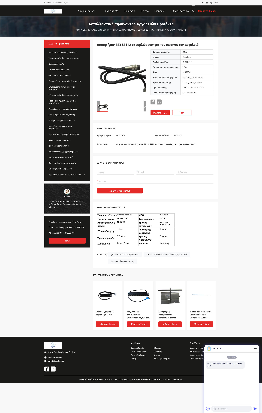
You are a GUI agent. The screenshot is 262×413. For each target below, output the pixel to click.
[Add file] (208, 409)
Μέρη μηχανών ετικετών (59, 140)
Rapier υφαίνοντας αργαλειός (62, 115)
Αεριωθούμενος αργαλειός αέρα (63, 109)
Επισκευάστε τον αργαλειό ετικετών (65, 81)
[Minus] (255, 348)
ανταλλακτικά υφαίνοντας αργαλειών (108, 30)
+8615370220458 (76, 227)
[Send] (255, 409)
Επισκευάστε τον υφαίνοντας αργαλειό (62, 88)
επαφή (133, 359)
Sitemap (157, 355)
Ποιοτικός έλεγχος (138, 355)
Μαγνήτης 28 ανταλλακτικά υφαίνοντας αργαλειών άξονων (138, 315)
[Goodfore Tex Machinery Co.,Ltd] (53, 11)
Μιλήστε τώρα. (160, 113)
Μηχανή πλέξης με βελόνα (60, 169)
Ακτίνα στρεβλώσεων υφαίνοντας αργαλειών (167, 254)
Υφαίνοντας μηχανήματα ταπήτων (64, 134)
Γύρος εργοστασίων (139, 352)
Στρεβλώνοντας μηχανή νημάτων (63, 151)
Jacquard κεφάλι (56, 64)
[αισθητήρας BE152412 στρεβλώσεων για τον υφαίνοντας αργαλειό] (121, 74)
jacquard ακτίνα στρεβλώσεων (124, 254)
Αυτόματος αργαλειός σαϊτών (62, 120)
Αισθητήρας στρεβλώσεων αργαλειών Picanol (167, 315)
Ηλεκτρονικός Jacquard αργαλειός (64, 58)
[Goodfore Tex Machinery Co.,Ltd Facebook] (203, 2)
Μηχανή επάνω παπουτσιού (61, 157)
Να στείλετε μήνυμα (119, 191)
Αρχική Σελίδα (82, 30)
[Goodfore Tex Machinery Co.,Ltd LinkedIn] (207, 2)
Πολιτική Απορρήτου (162, 359)
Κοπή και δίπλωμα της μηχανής (62, 163)
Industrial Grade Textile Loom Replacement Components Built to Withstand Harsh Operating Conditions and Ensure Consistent (200, 315)
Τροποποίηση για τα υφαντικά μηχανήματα (62, 102)
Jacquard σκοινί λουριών (60, 75)
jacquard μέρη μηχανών (59, 146)
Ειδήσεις (157, 348)
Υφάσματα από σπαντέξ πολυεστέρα (65, 174)
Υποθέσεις (158, 352)
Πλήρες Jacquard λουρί (59, 70)
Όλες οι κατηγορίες (197, 359)
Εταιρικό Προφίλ (137, 348)
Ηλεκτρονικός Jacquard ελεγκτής (64, 95)
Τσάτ (67, 240)
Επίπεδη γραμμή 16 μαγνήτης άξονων (105, 313)
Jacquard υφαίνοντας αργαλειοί (63, 52)
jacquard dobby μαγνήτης (122, 261)
